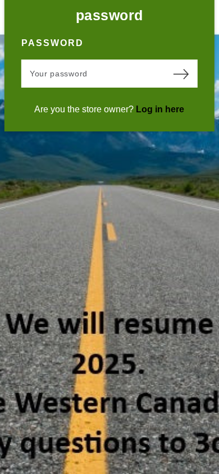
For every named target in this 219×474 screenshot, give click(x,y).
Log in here (160, 109)
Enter (181, 74)
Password (52, 43)
